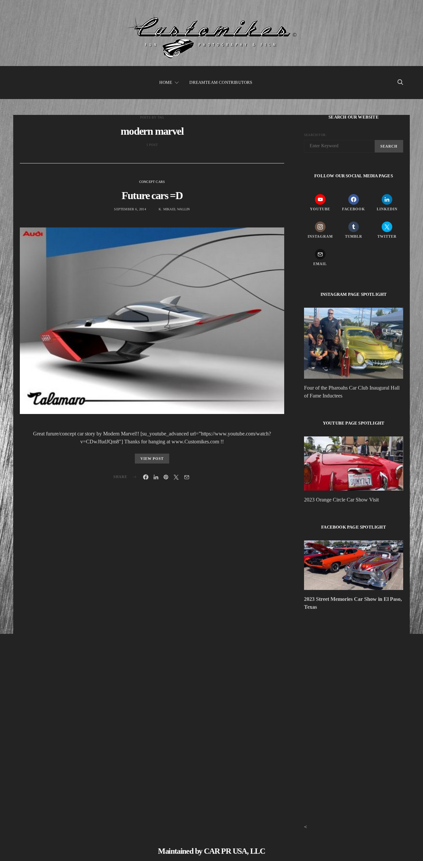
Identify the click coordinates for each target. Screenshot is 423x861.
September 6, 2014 (130, 209)
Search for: (315, 135)
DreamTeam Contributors (220, 82)
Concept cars (152, 182)
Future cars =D (152, 195)
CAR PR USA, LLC (234, 851)
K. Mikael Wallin (174, 209)
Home (165, 82)
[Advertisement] (353, 673)
